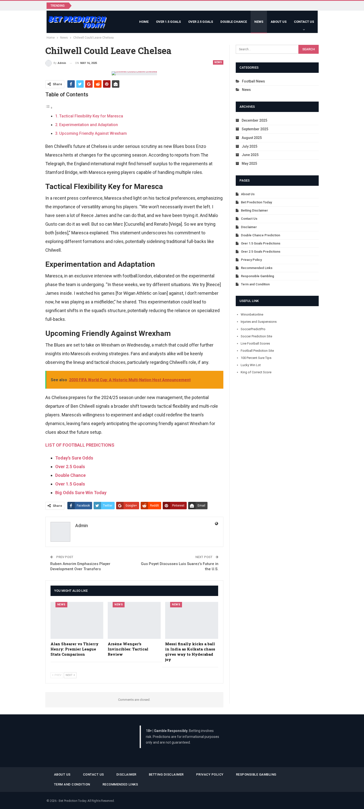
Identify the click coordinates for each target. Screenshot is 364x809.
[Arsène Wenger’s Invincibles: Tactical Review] (134, 620)
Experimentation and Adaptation (88, 124)
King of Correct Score (256, 372)
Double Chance (233, 22)
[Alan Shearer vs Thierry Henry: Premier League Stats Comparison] (77, 620)
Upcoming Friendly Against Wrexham (93, 133)
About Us (278, 22)
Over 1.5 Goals (168, 22)
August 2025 (252, 138)
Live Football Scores (255, 343)
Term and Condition (255, 284)
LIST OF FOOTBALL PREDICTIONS (79, 445)
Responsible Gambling (257, 276)
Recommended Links (256, 268)
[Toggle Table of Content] (49, 107)
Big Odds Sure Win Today (80, 492)
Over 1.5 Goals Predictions (260, 243)
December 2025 (254, 120)
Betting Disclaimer (254, 210)
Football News (253, 81)
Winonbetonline (252, 314)
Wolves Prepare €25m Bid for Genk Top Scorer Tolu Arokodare (127, 5)
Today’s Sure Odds (74, 457)
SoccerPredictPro (253, 329)
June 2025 (250, 155)
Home (144, 22)
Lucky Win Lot (251, 365)
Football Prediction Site (257, 350)
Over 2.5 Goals (200, 22)
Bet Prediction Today (256, 202)
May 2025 (249, 163)
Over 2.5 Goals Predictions (260, 251)
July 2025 (249, 146)
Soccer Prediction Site (256, 336)
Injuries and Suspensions (259, 322)
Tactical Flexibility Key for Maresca (91, 116)
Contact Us (304, 22)
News (258, 22)
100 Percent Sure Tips (256, 358)
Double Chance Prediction (260, 235)
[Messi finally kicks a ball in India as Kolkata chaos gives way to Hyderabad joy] (191, 620)
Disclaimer (249, 227)
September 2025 (255, 129)
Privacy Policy (251, 260)
